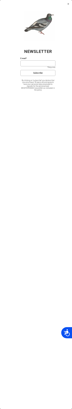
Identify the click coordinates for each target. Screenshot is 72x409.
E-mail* (23, 58)
